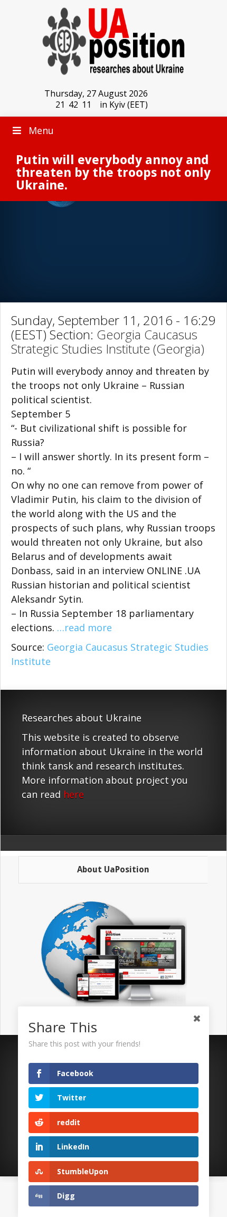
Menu (41, 130)
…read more (84, 627)
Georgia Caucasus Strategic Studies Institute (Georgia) (107, 341)
